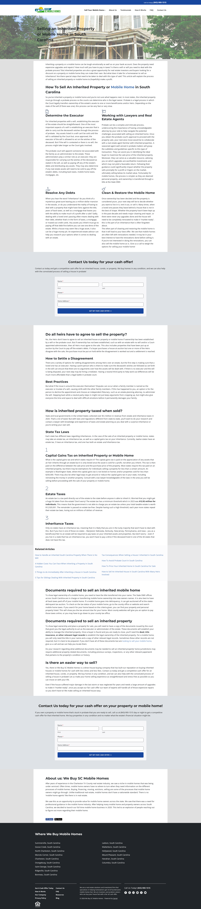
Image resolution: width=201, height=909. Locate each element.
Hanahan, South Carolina (113, 858)
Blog (57, 898)
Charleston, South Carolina (47, 858)
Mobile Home (122, 87)
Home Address (64, 301)
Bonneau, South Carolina (46, 874)
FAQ (151, 10)
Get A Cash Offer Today (44, 888)
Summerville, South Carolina (47, 843)
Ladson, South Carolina (112, 843)
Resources (60, 895)
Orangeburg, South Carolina (47, 862)
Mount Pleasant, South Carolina (116, 855)
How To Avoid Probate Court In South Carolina (122, 560)
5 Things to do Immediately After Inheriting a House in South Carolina (65, 572)
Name (60, 281)
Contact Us (161, 10)
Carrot (115, 898)
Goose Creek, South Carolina (47, 847)
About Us (113, 10)
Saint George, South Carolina (47, 866)
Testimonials (125, 10)
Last (103, 288)
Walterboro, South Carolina (114, 847)
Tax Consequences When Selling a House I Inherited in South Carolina (132, 555)
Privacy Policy (40, 898)
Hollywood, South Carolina (114, 851)
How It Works (140, 10)
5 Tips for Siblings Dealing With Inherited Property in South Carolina (65, 577)
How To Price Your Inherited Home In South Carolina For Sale (129, 566)
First (59, 288)
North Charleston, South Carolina (49, 851)
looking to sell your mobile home (136, 641)
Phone (60, 292)
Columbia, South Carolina (113, 862)
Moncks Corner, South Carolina (48, 855)
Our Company (40, 895)
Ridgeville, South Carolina (46, 870)
